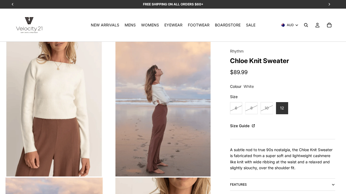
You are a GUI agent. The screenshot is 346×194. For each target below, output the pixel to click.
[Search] (306, 25)
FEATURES (238, 184)
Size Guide (240, 125)
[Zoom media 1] (54, 109)
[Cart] (329, 25)
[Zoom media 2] (163, 109)
